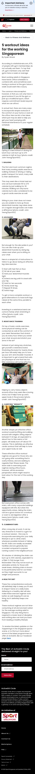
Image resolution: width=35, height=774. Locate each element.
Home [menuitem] (3, 728)
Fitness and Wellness (20, 31)
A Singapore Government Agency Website (14, 15)
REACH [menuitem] (3, 765)
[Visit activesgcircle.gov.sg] (7, 25)
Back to (18, 37)
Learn (10, 31)
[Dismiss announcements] (31, 3)
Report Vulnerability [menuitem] (6, 756)
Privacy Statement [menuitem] (6, 759)
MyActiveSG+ (24, 19)
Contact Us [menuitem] (5, 739)
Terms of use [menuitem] (5, 762)
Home (4, 31)
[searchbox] (16, 659)
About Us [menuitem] (4, 733)
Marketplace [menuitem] (6, 744)
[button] (32, 20)
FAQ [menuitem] (2, 750)
